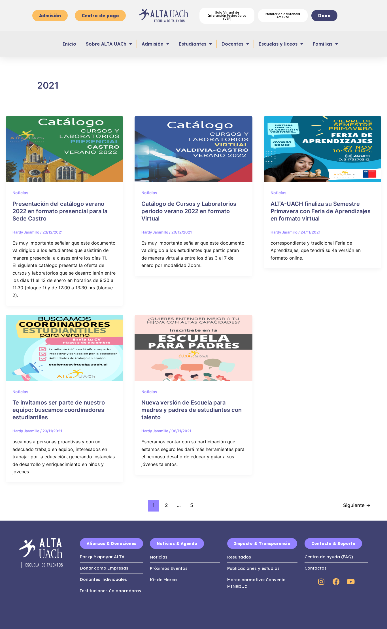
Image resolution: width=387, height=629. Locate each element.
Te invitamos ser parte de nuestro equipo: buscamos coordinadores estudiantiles (58, 410)
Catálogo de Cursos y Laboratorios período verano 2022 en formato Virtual (188, 211)
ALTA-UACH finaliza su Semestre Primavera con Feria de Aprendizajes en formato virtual (321, 211)
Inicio (69, 44)
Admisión (152, 44)
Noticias (20, 192)
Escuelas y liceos (278, 44)
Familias (322, 44)
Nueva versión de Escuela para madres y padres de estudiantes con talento (191, 410)
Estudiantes (192, 44)
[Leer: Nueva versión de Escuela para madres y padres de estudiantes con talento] (193, 347)
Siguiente (357, 505)
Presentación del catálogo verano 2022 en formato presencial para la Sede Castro (59, 211)
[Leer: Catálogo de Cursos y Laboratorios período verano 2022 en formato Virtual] (193, 148)
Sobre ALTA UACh (106, 44)
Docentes (232, 44)
